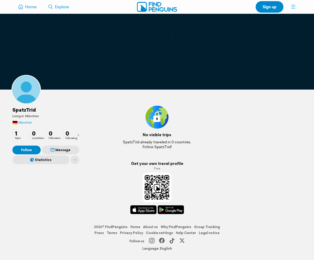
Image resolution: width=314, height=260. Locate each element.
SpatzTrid (24, 109)
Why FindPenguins (176, 227)
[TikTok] (172, 241)
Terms (112, 233)
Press (99, 233)
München (22, 122)
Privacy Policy (131, 233)
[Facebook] (162, 241)
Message (62, 150)
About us (150, 227)
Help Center (186, 233)
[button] (293, 7)
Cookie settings (159, 233)
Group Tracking (207, 227)
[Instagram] (151, 241)
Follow (26, 150)
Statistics (43, 160)
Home (135, 227)
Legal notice (209, 233)
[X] (182, 241)
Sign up (270, 7)
